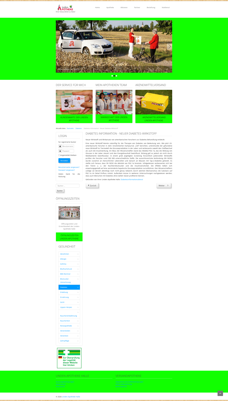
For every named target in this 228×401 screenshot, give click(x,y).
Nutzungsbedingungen (65, 382)
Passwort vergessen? (66, 170)
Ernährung (64, 297)
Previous (59, 46)
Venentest (64, 336)
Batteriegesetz (121, 386)
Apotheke (110, 7)
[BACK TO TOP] (220, 393)
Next (169, 46)
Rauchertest (65, 321)
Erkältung (64, 292)
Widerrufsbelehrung (124, 384)
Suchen (60, 190)
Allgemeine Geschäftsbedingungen (129, 382)
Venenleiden (65, 331)
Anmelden (64, 160)
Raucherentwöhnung (68, 316)
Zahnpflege (64, 341)
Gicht (62, 302)
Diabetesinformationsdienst (132, 179)
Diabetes (63, 287)
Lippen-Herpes (66, 307)
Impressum (60, 386)
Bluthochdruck (66, 269)
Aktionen (124, 7)
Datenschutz (61, 384)
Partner (137, 7)
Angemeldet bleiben (68, 155)
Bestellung (151, 7)
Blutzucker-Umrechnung (65, 280)
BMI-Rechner (65, 274)
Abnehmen (64, 254)
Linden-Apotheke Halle (71, 397)
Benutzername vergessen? (68, 167)
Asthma (63, 264)
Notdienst (166, 7)
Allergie (63, 259)
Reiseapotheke (66, 326)
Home (97, 7)
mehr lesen (74, 102)
